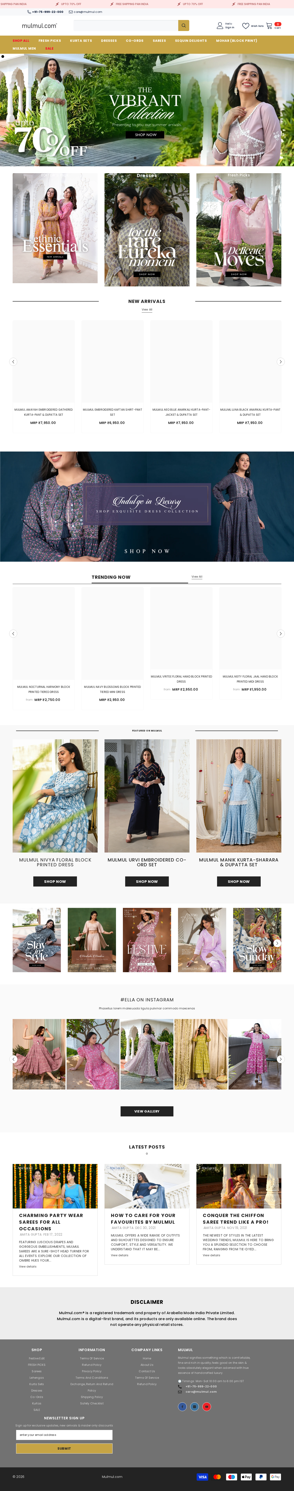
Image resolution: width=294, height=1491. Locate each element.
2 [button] (141, 158)
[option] (147, 110)
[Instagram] (194, 1406)
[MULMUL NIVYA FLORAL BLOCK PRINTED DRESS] (55, 796)
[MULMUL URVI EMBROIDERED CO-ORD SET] (147, 796)
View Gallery (147, 1111)
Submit (64, 1448)
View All (147, 309)
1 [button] (135, 158)
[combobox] (126, 25)
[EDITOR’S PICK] (55, 228)
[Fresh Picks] (238, 229)
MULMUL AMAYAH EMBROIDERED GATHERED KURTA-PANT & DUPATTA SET (43, 412)
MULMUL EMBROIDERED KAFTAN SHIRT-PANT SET (112, 412)
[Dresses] (147, 229)
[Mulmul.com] (147, 507)
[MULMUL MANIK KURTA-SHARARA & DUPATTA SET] (238, 796)
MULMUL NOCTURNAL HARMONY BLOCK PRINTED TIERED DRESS (43, 689)
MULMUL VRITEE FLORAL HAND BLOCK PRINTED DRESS (181, 679)
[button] (4, 110)
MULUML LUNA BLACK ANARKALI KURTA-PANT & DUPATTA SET (250, 412)
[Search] (131, 25)
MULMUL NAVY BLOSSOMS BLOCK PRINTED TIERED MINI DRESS (112, 689)
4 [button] (153, 158)
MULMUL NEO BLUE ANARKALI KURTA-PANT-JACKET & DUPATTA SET (182, 412)
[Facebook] (182, 1406)
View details (28, 1266)
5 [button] (159, 158)
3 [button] (147, 158)
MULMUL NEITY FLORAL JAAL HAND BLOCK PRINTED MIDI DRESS (250, 679)
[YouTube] (206, 1406)
